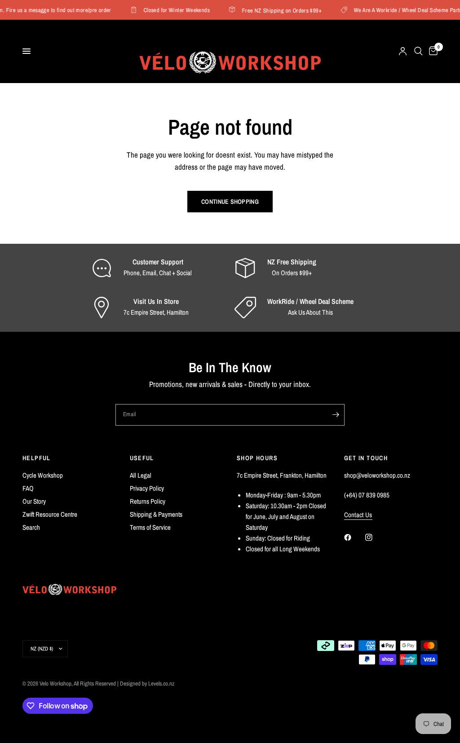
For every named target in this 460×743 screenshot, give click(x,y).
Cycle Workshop (42, 475)
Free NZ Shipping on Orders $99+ (278, 10)
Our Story (34, 501)
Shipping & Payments (156, 514)
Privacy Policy (147, 488)
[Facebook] (354, 537)
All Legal (140, 475)
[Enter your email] (336, 415)
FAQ (28, 488)
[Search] (418, 51)
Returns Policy (147, 501)
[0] (432, 51)
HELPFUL (36, 458)
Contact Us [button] (358, 515)
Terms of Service (150, 527)
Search (31, 527)
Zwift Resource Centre (49, 514)
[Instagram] (375, 537)
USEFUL (142, 458)
